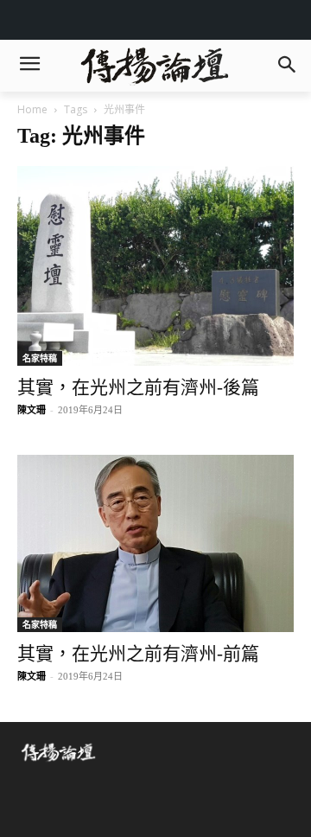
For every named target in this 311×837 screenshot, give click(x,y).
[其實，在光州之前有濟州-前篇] (155, 543)
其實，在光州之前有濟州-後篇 (138, 387)
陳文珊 (31, 410)
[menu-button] (29, 65)
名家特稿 (39, 358)
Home (32, 109)
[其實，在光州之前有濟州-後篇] (155, 266)
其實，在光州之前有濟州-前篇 (138, 653)
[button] (286, 66)
